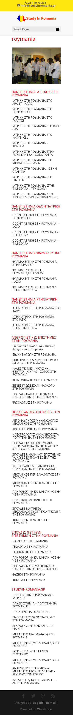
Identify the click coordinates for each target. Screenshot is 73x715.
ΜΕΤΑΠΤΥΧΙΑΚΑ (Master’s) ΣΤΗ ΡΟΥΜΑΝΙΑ (33, 635)
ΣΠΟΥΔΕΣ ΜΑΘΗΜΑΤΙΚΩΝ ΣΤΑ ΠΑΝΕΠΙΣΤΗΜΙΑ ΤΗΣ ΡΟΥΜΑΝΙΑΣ (35, 567)
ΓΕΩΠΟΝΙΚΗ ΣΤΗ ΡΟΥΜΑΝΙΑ (31, 552)
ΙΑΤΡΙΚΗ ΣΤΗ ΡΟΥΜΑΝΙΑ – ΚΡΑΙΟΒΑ (30, 144)
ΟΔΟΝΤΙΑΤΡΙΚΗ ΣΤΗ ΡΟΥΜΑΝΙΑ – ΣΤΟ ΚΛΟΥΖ (35, 233)
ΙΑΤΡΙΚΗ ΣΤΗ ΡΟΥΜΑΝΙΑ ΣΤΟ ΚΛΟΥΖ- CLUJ (32, 136)
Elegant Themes (44, 703)
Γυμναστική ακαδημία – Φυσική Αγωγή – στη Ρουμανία (33, 347)
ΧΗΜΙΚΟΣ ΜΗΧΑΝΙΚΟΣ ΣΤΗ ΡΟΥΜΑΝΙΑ (31, 521)
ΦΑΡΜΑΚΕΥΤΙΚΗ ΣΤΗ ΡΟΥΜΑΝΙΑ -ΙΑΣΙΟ (34, 280)
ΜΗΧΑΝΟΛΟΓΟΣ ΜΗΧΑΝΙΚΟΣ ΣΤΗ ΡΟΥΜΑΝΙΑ (35, 484)
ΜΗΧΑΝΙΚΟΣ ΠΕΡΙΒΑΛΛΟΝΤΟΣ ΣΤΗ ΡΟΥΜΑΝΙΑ (36, 475)
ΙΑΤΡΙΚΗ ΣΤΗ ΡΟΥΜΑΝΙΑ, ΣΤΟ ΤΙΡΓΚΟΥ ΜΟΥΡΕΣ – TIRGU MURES (35, 195)
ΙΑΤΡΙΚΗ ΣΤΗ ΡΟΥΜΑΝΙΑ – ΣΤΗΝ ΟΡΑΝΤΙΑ (34, 170)
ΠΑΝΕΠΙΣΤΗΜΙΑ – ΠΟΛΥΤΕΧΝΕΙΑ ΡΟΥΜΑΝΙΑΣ (34, 604)
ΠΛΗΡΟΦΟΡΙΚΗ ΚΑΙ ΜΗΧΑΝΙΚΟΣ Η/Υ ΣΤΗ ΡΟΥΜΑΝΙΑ (36, 493)
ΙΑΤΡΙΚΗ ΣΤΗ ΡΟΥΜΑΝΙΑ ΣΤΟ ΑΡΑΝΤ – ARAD (32, 102)
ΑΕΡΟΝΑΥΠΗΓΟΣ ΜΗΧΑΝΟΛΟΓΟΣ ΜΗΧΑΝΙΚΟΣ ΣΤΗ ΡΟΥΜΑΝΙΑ (35, 422)
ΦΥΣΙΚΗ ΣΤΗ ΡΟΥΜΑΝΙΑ (28, 574)
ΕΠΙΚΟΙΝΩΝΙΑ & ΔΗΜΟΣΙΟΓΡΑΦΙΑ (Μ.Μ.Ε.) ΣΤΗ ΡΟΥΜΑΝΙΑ (35, 361)
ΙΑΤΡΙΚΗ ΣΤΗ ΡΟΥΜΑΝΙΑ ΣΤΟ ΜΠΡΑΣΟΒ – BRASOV (32, 161)
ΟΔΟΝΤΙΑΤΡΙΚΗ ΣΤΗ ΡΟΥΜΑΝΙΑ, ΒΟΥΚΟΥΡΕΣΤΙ (34, 216)
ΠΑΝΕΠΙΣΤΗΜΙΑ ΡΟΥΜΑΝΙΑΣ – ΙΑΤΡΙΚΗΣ (33, 596)
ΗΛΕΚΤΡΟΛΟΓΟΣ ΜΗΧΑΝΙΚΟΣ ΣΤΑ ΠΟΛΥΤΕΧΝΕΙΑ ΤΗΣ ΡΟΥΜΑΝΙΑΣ (35, 435)
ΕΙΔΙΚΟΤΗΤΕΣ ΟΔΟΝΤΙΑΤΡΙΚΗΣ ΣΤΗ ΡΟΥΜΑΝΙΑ (33, 618)
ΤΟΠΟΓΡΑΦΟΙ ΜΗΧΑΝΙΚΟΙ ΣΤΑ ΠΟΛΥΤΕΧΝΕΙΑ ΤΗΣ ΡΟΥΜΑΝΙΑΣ (34, 467)
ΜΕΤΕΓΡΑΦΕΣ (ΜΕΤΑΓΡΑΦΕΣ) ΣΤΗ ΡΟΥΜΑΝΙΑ (35, 644)
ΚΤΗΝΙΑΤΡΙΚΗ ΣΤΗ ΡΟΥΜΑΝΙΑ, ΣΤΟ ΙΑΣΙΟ (33, 318)
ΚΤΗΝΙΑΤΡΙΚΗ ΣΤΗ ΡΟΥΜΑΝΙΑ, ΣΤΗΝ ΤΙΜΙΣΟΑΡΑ (33, 326)
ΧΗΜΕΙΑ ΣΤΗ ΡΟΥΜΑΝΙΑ (28, 580)
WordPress (44, 709)
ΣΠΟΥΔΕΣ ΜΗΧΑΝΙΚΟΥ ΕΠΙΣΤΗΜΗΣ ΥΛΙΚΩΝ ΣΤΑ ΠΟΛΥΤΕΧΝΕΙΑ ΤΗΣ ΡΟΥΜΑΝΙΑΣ (36, 457)
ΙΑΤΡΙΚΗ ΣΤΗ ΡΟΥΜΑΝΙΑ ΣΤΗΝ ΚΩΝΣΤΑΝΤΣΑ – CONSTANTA (33, 153)
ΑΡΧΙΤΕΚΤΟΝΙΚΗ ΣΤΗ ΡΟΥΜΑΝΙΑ (34, 429)
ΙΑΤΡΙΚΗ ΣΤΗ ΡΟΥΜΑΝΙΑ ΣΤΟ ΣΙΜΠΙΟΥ (32, 178)
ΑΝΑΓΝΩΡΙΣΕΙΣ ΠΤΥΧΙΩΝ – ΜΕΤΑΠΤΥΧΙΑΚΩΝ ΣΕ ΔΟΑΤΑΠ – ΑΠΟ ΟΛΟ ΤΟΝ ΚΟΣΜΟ (33, 671)
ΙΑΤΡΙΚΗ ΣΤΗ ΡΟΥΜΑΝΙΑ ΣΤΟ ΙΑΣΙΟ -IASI (36, 127)
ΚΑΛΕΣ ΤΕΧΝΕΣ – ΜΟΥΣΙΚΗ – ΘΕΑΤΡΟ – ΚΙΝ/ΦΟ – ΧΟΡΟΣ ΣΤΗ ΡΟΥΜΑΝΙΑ (34, 372)
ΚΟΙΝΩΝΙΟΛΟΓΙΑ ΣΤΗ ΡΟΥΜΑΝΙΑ (34, 380)
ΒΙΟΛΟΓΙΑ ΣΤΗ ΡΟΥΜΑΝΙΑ (30, 541)
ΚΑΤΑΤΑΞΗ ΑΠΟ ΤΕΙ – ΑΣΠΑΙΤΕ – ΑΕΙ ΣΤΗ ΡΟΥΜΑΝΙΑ (34, 681)
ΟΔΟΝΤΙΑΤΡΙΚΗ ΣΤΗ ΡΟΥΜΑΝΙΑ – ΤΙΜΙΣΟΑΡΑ (35, 242)
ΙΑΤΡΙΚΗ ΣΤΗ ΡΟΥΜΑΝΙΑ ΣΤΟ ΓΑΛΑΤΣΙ (32, 119)
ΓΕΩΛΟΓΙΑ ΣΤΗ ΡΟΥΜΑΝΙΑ (30, 547)
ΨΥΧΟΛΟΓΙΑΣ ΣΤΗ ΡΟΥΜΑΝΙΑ (32, 402)
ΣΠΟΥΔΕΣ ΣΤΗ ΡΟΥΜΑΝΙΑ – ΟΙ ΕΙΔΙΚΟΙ (33, 627)
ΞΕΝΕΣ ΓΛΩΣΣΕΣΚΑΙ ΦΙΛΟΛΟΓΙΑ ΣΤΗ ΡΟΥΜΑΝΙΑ (33, 387)
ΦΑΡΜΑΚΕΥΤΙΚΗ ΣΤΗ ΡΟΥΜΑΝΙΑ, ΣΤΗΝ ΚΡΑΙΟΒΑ (34, 263)
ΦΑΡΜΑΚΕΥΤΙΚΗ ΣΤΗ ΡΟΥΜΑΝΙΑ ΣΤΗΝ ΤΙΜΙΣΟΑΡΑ (34, 288)
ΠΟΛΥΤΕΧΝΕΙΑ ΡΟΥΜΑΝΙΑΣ (30, 612)
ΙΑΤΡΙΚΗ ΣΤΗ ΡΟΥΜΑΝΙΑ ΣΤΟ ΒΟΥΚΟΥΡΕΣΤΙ (32, 110)
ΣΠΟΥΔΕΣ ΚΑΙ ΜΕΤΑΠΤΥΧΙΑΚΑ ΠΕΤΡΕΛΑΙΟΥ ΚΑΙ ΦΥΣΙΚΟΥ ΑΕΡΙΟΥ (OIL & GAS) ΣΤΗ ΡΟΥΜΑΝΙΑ (35, 446)
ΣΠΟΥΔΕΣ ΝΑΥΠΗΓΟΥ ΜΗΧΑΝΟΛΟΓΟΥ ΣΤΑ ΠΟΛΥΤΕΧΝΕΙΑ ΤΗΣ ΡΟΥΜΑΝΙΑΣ (36, 512)
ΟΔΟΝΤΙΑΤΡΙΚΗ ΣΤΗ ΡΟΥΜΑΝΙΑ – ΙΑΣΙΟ (35, 225)
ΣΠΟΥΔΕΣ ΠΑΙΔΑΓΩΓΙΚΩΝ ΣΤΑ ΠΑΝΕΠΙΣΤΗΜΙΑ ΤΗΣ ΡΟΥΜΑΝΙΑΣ (35, 395)
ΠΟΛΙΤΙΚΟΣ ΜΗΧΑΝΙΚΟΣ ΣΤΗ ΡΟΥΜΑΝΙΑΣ (32, 501)
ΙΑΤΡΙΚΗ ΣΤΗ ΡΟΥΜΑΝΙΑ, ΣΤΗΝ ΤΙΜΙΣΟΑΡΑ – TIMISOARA (33, 187)
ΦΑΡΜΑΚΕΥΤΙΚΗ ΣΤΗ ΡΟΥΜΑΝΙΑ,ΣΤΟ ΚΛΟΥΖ (28, 271)
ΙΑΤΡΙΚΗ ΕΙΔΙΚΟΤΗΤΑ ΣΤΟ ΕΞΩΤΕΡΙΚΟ (30, 652)
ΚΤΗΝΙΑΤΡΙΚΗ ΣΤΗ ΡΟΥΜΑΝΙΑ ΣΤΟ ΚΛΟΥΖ (36, 309)
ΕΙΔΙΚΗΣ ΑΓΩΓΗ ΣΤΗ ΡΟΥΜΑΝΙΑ (34, 354)
